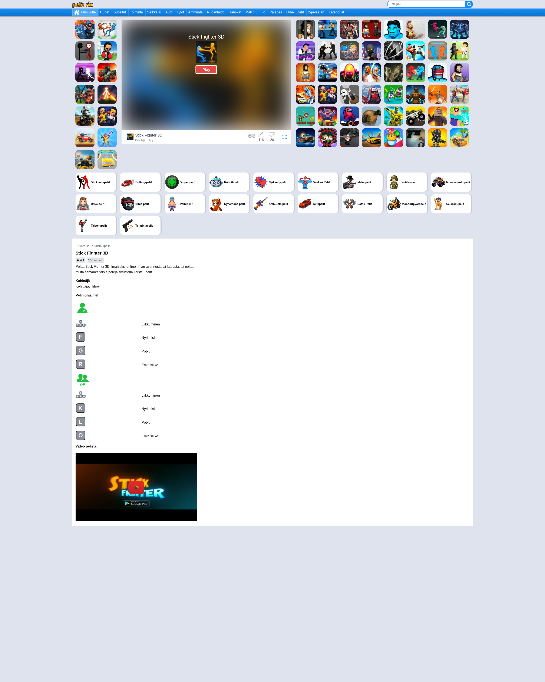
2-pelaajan (316, 12)
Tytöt (180, 12)
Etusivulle (88, 12)
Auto (168, 12)
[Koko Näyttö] (283, 137)
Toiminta (136, 12)
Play (206, 70)
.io (263, 12)
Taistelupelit (102, 245)
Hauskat (235, 12)
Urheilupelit (295, 12)
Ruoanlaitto (215, 12)
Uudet (104, 12)
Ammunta (195, 12)
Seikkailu (154, 12)
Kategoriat (336, 12)
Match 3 (251, 12)
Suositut (119, 12)
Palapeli (276, 12)
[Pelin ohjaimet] (251, 137)
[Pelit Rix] (82, 4)
